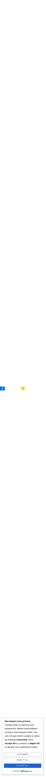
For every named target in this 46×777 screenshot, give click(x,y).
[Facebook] (2, 388)
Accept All (23, 766)
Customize (22, 754)
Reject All (22, 760)
